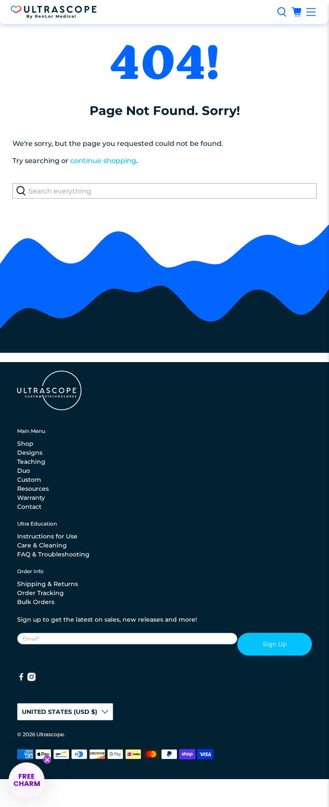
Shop (25, 443)
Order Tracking (40, 593)
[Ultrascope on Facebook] (21, 679)
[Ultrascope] (140, 12)
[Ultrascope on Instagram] (31, 679)
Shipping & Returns (47, 584)
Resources (33, 489)
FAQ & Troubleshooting (53, 554)
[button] (27, 780)
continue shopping (103, 161)
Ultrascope (50, 734)
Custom (29, 480)
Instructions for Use (47, 536)
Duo (23, 471)
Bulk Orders (35, 602)
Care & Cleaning (42, 545)
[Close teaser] (47, 760)
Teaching (31, 461)
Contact (29, 507)
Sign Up (275, 644)
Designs (29, 452)
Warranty (31, 498)
